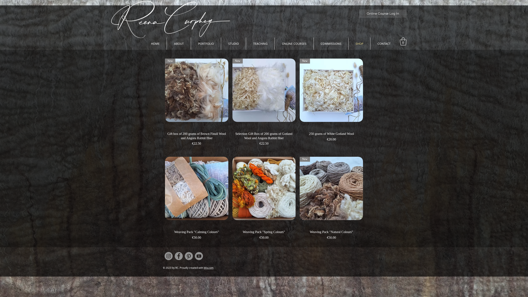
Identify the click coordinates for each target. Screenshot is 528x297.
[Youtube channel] (199, 256)
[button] (403, 41)
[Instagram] (169, 256)
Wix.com (208, 267)
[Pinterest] (189, 256)
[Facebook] (179, 256)
